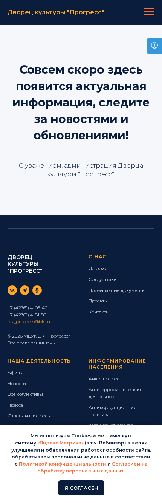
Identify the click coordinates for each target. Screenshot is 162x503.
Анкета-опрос (104, 378)
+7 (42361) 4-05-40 (27, 307)
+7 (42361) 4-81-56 (27, 315)
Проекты (98, 301)
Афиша (16, 372)
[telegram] (24, 290)
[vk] (12, 290)
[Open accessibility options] (154, 46)
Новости (17, 383)
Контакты (99, 312)
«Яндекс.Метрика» (60, 443)
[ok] (37, 290)
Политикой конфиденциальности (62, 464)
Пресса (15, 405)
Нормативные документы (117, 290)
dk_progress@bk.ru (29, 321)
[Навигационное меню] (149, 12)
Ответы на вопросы (29, 415)
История (98, 268)
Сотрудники (103, 279)
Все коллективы (25, 394)
